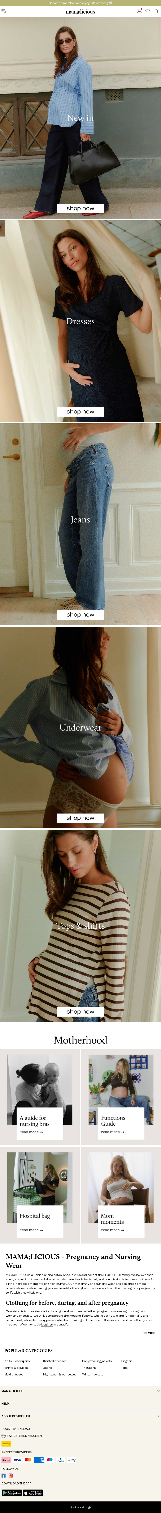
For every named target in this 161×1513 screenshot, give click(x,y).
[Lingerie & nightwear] (80, 727)
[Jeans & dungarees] (80, 524)
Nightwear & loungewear (60, 1374)
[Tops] (80, 926)
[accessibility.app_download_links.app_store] (32, 1497)
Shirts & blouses (16, 1368)
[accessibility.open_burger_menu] (3, 11)
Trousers (89, 1368)
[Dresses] (80, 321)
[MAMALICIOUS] (80, 13)
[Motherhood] (80, 1035)
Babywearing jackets (97, 1361)
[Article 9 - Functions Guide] (121, 1097)
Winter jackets (92, 1374)
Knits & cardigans (17, 1361)
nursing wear (105, 1284)
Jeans (47, 1368)
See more (149, 1333)
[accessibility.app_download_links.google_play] (11, 1497)
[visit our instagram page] (11, 1477)
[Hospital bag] (40, 1199)
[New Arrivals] (80, 118)
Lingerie (126, 1361)
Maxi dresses (13, 1374)
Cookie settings (81, 1507)
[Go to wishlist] (147, 12)
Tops (124, 1368)
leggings (47, 1324)
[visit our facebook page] (3, 1477)
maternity (82, 1284)
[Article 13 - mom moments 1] (121, 1199)
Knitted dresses (54, 1361)
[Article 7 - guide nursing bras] (40, 1097)
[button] (80, 1436)
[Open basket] (156, 11)
